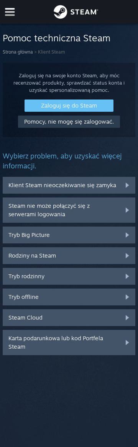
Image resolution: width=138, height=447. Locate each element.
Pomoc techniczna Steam (56, 38)
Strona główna (18, 52)
